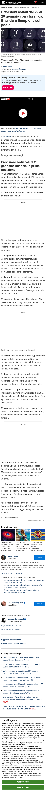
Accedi (42, 2)
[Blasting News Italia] (13, 2)
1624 (3, 729)
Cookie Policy (18, 777)
